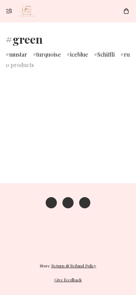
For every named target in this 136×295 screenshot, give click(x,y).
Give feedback (68, 279)
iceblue (79, 54)
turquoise (48, 54)
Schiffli (106, 54)
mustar (18, 54)
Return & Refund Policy (73, 265)
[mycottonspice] (26, 11)
